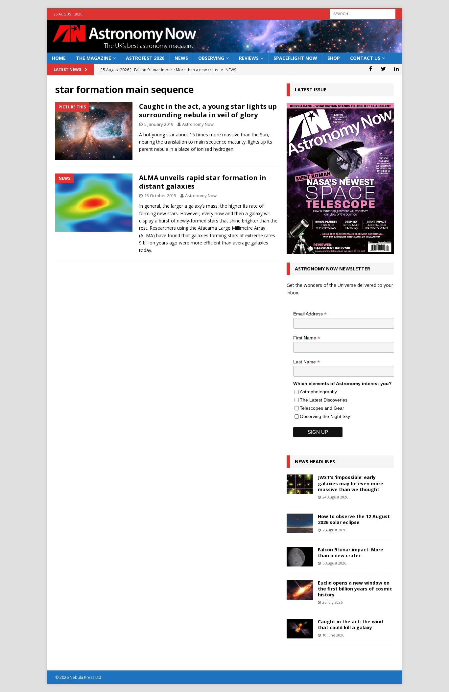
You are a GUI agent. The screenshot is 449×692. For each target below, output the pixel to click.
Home (59, 58)
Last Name (306, 362)
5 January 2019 (158, 124)
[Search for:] (362, 13)
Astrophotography (318, 391)
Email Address (310, 314)
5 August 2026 (334, 563)
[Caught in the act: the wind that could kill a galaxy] (300, 628)
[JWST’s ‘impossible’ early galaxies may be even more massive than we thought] (300, 484)
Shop (333, 58)
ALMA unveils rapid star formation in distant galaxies (202, 182)
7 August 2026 (334, 529)
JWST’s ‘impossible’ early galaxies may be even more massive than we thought (350, 483)
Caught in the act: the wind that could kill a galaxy (350, 624)
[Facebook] (370, 69)
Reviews (249, 58)
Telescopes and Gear (322, 408)
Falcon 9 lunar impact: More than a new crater (350, 552)
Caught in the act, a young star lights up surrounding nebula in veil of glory (208, 110)
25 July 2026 (332, 602)
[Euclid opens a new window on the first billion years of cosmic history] (300, 590)
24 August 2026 (335, 497)
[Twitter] (383, 69)
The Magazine (93, 58)
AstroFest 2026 (145, 58)
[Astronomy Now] (224, 49)
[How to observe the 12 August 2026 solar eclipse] (300, 523)
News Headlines (315, 461)
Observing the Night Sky (325, 416)
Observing (211, 58)
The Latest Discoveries (323, 400)
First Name (306, 338)
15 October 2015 (160, 195)
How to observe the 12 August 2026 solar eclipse (354, 519)
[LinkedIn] (396, 69)
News (181, 58)
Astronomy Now (198, 124)
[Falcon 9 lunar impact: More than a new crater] (300, 556)
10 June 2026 (333, 635)
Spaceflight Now (295, 58)
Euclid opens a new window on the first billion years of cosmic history (355, 589)
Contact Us (365, 58)
